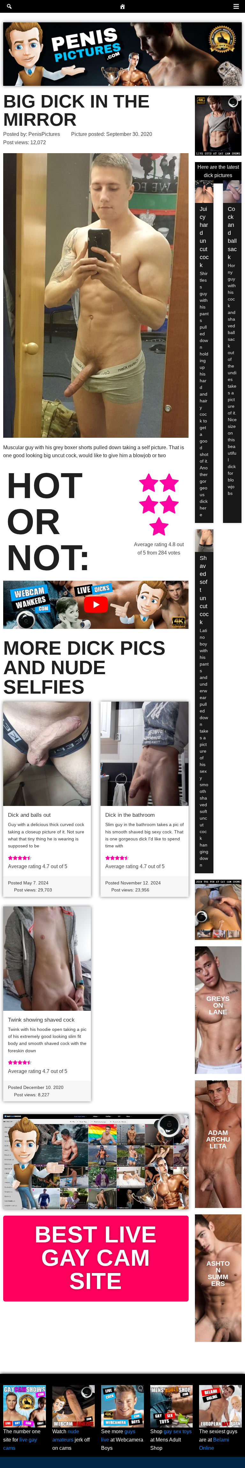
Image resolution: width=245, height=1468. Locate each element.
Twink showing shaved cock (41, 1020)
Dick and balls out (29, 815)
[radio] (148, 484)
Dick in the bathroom (130, 815)
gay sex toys (178, 1431)
